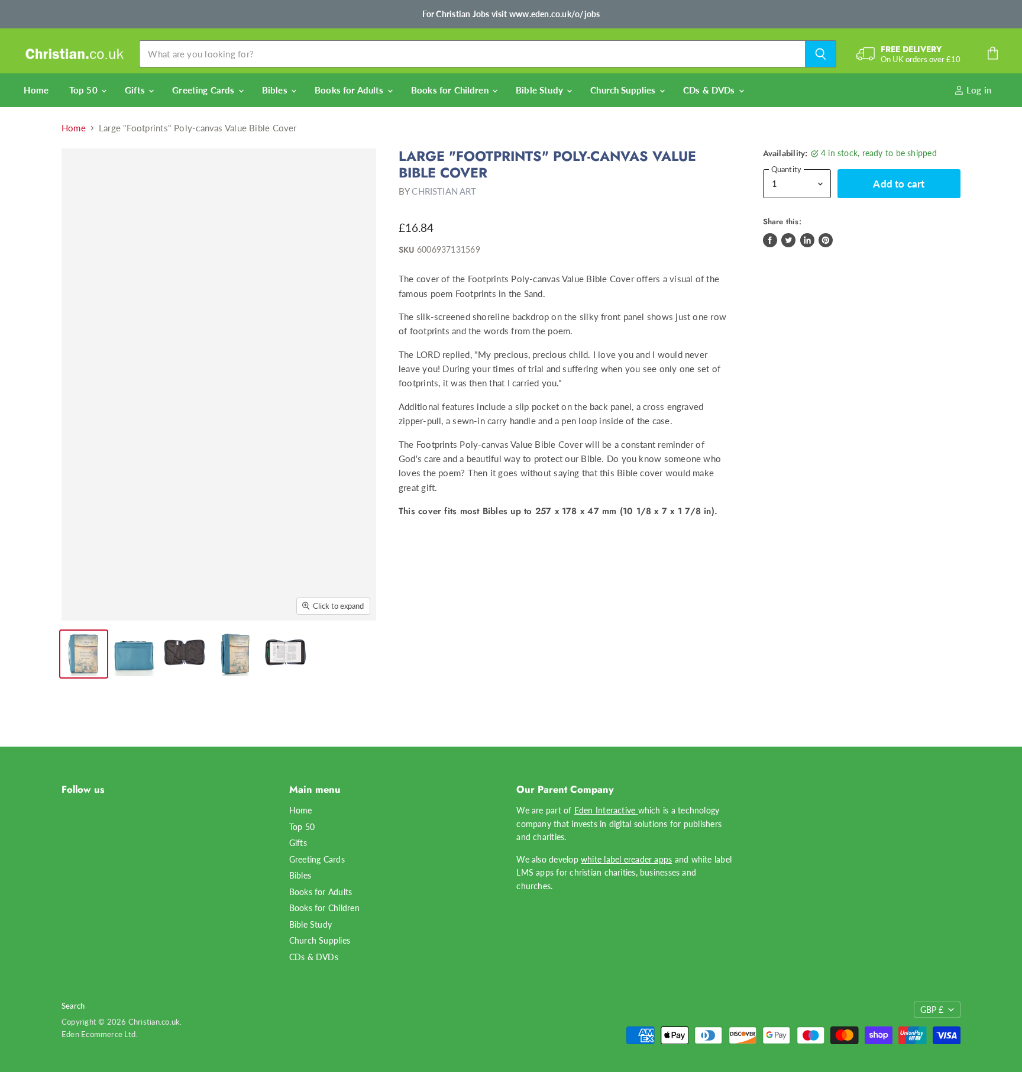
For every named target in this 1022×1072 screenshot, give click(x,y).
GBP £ (931, 1010)
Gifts (136, 90)
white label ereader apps (626, 859)
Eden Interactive (606, 810)
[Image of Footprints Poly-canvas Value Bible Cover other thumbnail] (83, 654)
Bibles (276, 90)
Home (36, 90)
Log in (977, 90)
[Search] (820, 53)
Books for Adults (350, 90)
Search (73, 1005)
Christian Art (444, 191)
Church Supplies (624, 90)
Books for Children (451, 90)
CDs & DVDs (710, 90)
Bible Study (540, 90)
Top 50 (84, 90)
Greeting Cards (204, 90)
